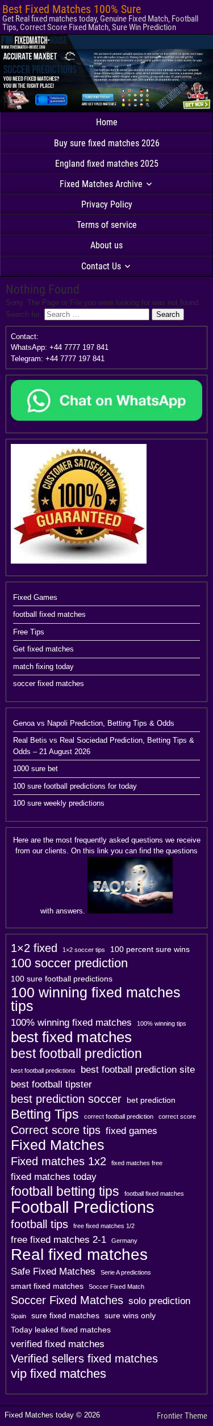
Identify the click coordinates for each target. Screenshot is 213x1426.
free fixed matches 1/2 (104, 1225)
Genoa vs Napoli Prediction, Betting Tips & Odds (93, 723)
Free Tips (28, 632)
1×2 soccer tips (83, 949)
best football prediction (76, 1053)
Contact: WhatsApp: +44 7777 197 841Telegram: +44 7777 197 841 (59, 347)
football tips (39, 1224)
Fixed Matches (58, 1145)
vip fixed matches (58, 1374)
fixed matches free (136, 1163)
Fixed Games (35, 597)
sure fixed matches (65, 1315)
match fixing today (43, 666)
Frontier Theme (182, 1416)
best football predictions (43, 1070)
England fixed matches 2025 (106, 163)
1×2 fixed (34, 948)
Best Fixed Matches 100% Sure (71, 9)
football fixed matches (49, 614)
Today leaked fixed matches (61, 1329)
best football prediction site (138, 1069)
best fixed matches (71, 1037)
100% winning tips (161, 1023)
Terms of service (107, 224)
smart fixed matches (47, 1285)
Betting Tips (45, 1114)
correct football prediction (118, 1116)
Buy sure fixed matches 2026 (107, 143)
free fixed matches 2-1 (58, 1239)
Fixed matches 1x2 (58, 1161)
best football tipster (51, 1084)
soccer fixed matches (48, 683)
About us (106, 245)
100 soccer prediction (69, 963)
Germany (124, 1240)
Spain (18, 1316)
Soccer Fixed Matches (67, 1300)
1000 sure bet (35, 768)
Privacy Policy (106, 204)
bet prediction (151, 1100)
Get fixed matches (43, 649)
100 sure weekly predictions (59, 803)
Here (20, 840)
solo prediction (159, 1300)
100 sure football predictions (61, 978)
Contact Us (101, 266)
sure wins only (130, 1315)
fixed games (131, 1130)
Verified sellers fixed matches (84, 1358)
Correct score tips (56, 1130)
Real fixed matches (79, 1254)
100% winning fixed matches (71, 1022)
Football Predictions (82, 1207)
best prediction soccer (66, 1099)
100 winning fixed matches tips (96, 999)
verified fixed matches (58, 1343)
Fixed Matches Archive (101, 184)
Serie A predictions (126, 1272)
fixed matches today (54, 1176)
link (102, 851)
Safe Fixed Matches (53, 1271)
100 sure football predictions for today (75, 786)
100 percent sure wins (150, 949)
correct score (177, 1116)
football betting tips (65, 1191)
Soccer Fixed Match (116, 1286)
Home (107, 122)
